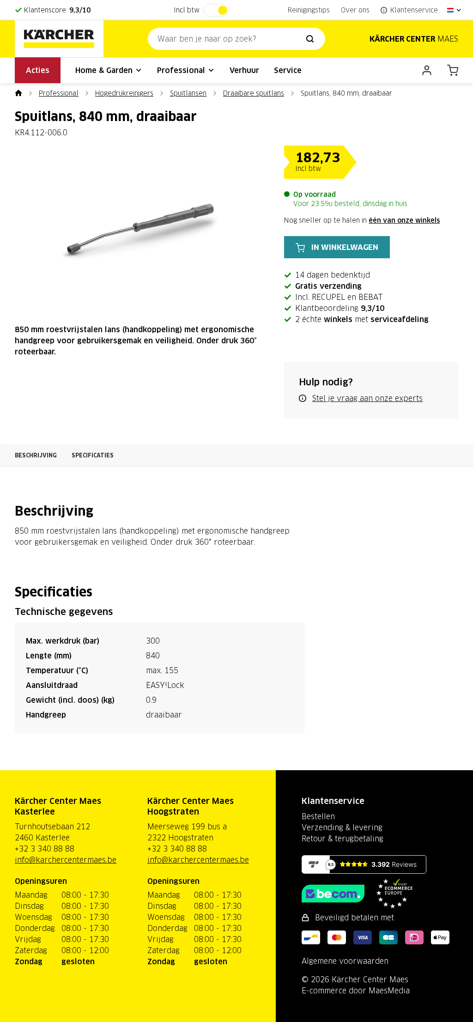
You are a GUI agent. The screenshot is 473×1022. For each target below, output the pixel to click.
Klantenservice (333, 801)
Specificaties (93, 455)
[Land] (454, 10)
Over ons (355, 10)
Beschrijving (36, 455)
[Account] (427, 70)
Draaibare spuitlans (253, 93)
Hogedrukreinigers (124, 93)
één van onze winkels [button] (404, 220)
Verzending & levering (342, 827)
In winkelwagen (344, 247)
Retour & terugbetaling (342, 838)
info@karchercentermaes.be (65, 860)
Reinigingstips (309, 10)
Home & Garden (105, 70)
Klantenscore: (57, 10)
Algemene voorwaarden (345, 961)
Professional (182, 70)
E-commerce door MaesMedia (356, 990)
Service (288, 70)
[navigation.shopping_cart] (453, 70)
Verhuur (244, 70)
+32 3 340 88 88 (44, 849)
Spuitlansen (188, 93)
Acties (37, 70)
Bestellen (318, 816)
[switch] (216, 10)
